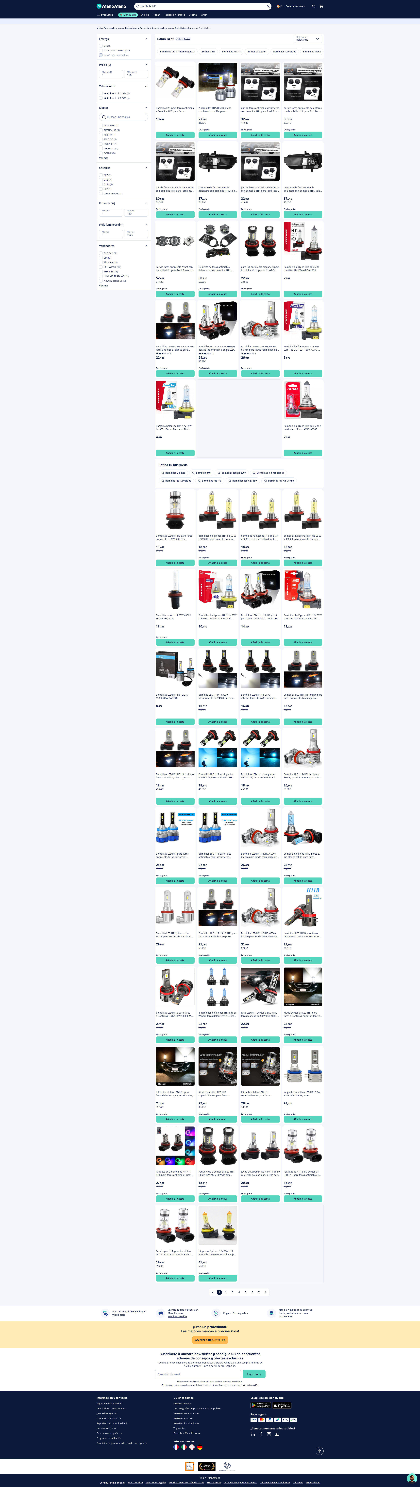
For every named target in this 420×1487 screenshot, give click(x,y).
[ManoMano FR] (176, 1447)
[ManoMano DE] (199, 1447)
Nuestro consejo (182, 1403)
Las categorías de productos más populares (197, 1408)
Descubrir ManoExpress (186, 1433)
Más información (250, 1385)
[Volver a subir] (320, 1451)
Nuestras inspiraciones (186, 1423)
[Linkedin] (253, 1434)
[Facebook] (261, 1434)
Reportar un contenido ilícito (112, 1423)
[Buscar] (137, 6)
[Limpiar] (268, 6)
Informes (298, 1482)
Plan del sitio (135, 1482)
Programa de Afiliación (109, 1438)
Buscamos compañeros (109, 1433)
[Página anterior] (212, 1292)
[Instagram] (269, 1434)
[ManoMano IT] (184, 1447)
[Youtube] (277, 1434)
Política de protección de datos (186, 1482)
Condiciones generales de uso (240, 1482)
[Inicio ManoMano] (112, 6)
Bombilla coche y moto (162, 28)
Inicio (99, 28)
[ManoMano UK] (192, 1447)
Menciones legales (156, 1482)
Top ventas (179, 1428)
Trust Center (214, 1482)
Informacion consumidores (275, 1482)
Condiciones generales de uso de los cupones (122, 1443)
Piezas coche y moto (113, 28)
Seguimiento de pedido (109, 1403)
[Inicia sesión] (313, 6)
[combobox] (308, 39)
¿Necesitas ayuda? (107, 1413)
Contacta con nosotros (109, 1418)
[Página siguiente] (265, 1292)
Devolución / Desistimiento (111, 1408)
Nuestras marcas (182, 1418)
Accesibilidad (313, 1482)
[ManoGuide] (412, 1478)
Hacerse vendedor (107, 1428)
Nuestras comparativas (186, 1413)
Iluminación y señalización (137, 28)
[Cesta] (321, 6)
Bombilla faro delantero (186, 28)
